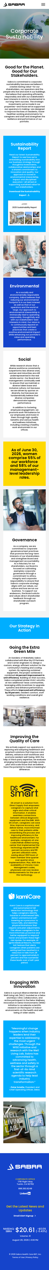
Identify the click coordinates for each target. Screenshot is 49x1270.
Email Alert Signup (25, 1215)
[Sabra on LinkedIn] (25, 1194)
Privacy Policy (32, 1257)
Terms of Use (18, 1257)
